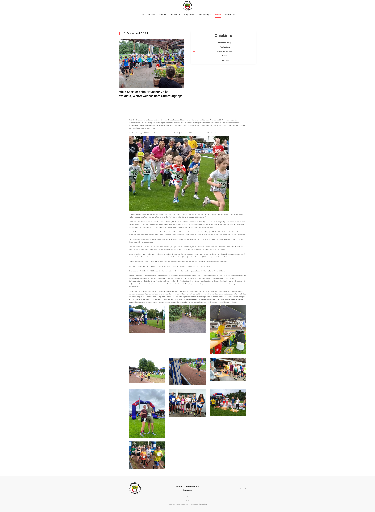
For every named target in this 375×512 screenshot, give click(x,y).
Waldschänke (230, 14)
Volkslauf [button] (218, 14)
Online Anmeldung (224, 43)
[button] (147, 319)
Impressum (179, 486)
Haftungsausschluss (192, 486)
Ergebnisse (225, 60)
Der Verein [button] (151, 14)
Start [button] (142, 14)
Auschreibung (225, 47)
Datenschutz (187, 490)
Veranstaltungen (205, 14)
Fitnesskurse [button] (175, 14)
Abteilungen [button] (163, 14)
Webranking (202, 504)
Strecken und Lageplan (225, 51)
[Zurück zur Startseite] (187, 6)
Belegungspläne (189, 14)
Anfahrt (224, 56)
